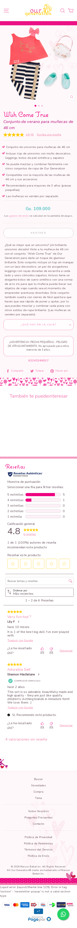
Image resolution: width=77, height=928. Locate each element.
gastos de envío (19, 215)
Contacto (38, 824)
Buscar (38, 779)
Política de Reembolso (38, 843)
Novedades (38, 785)
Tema (38, 798)
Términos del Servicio (38, 849)
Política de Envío (38, 856)
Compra (38, 792)
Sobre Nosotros (38, 811)
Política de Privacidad (38, 837)
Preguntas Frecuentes (38, 817)
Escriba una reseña (49, 135)
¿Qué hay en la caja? (38, 324)
